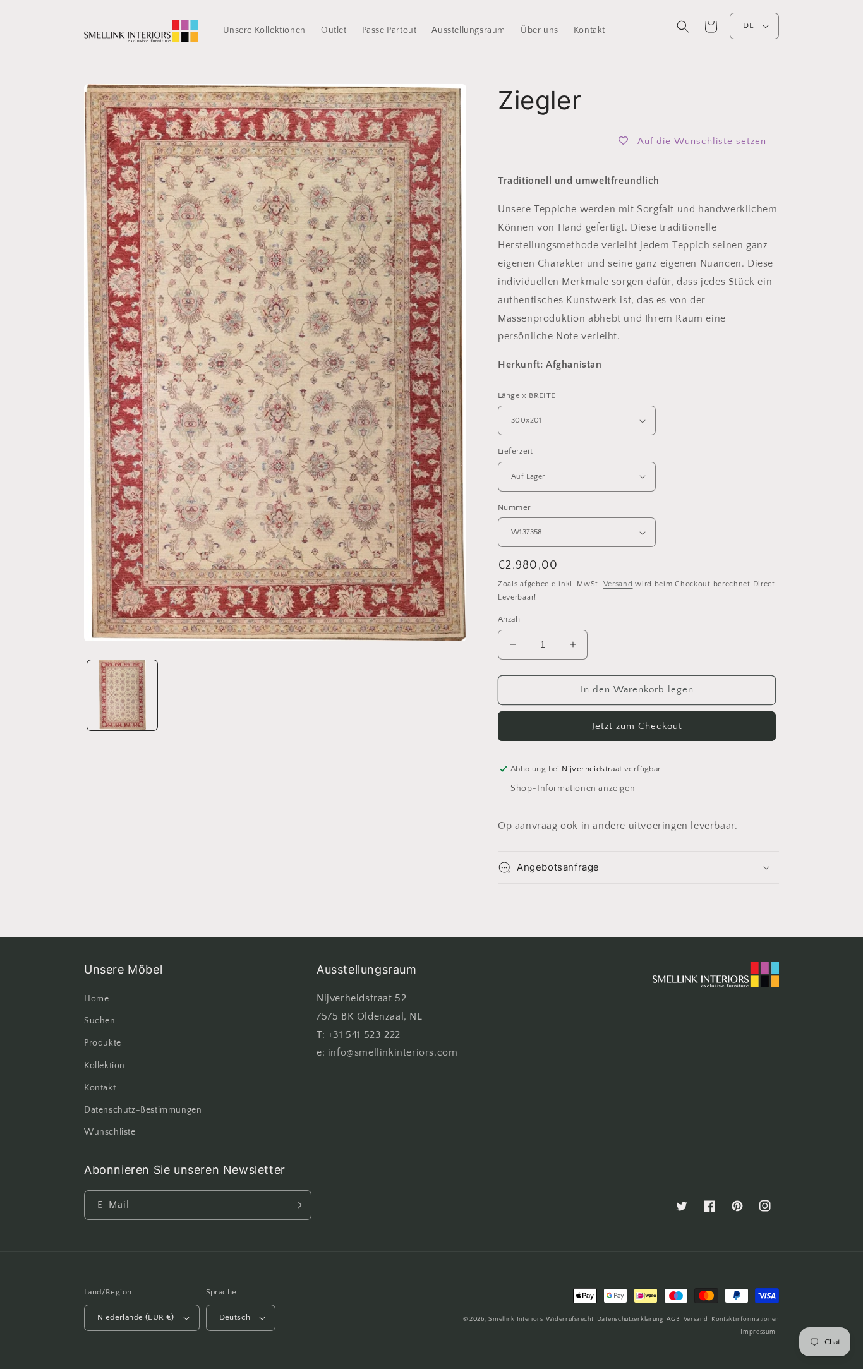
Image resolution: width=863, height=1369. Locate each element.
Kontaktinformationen (745, 1319)
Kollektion (104, 1066)
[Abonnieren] (297, 1205)
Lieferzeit (515, 451)
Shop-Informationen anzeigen (572, 788)
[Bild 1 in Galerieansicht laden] (122, 695)
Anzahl (510, 619)
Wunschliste (110, 1132)
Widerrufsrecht (570, 1319)
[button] (683, 26)
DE (748, 25)
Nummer (514, 507)
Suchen (100, 1021)
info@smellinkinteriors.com (393, 1052)
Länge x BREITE (527, 395)
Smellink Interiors (515, 1319)
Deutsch (235, 1317)
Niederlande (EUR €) (135, 1317)
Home (96, 999)
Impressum (757, 1332)
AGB (673, 1319)
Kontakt (100, 1088)
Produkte (102, 1043)
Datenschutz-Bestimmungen (143, 1110)
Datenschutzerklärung (630, 1319)
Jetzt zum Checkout (637, 726)
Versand (618, 584)
